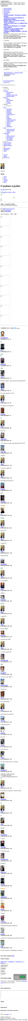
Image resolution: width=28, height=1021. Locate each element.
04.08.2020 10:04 (5, 440)
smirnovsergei (4, 685)
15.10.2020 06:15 (5, 661)
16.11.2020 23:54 (5, 711)
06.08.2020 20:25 (5, 553)
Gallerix (7, 1014)
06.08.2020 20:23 (5, 528)
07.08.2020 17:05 (5, 601)
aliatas (2, 389)
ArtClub (7, 105)
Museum (6, 88)
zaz (1, 514)
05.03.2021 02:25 (5, 813)
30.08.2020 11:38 (5, 649)
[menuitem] (13, 80)
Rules (7, 1019)
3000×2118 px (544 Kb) (8, 208)
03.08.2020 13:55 (5, 365)
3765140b (3, 847)
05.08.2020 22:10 (5, 503)
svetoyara (3, 921)
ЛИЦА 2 (3, 963)
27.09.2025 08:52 (5, 947)
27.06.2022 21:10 (5, 873)
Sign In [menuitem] (5, 82)
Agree (22, 976)
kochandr (3, 501)
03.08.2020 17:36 (5, 390)
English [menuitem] (10, 80)
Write (12, 328)
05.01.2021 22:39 (5, 788)
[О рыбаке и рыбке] (8, 192)
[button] (7, 8)
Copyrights (24, 1019)
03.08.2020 (8, 210)
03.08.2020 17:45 (5, 403)
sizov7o (2, 376)
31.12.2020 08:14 (5, 759)
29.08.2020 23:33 (5, 636)
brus (2, 350)
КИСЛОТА (8, 211)
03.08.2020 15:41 (5, 378)
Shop (5, 182)
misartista (3, 599)
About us (9, 1018)
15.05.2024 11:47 (5, 910)
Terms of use (12, 1019)
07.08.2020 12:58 (5, 590)
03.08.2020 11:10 (5, 339)
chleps (2, 401)
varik (2, 824)
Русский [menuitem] (6, 80)
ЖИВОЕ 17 (13, 961)
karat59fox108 (4, 660)
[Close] (1, 975)
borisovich (3, 364)
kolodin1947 (4, 770)
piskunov (3, 733)
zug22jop (3, 414)
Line (5, 178)
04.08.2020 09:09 (5, 428)
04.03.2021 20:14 (5, 800)
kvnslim (3, 934)
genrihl (2, 909)
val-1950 (3, 884)
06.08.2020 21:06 (5, 565)
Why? (13, 955)
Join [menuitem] (8, 82)
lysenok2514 (4, 564)
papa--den (3, 451)
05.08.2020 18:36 (5, 490)
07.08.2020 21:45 (5, 613)
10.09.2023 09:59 (5, 898)
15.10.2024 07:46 (5, 923)
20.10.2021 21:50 (5, 836)
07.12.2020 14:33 (5, 746)
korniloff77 (3, 673)
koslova (2, 757)
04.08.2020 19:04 (5, 453)
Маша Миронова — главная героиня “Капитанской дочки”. (13, 73)
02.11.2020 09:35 (5, 686)
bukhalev (3, 489)
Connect (6, 179)
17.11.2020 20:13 (5, 722)
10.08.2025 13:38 (5, 935)
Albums (5, 181)
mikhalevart (4, 897)
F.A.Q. (5, 1018)
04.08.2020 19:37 (5, 465)
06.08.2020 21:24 (5, 578)
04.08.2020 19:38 (5, 478)
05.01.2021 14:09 (5, 771)
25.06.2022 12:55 (5, 861)
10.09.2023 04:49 (5, 885)
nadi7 (2, 946)
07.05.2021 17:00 (5, 825)
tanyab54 (3, 635)
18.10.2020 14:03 (5, 674)
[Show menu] (10, 1)
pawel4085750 (4, 337)
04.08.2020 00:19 (5, 415)
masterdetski (4, 834)
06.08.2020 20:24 (5, 540)
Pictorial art (3, 189)
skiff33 (2, 589)
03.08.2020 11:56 (5, 351)
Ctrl (11, 214)
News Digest (7, 75)
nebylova (3, 720)
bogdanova (3, 799)
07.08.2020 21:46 (5, 626)
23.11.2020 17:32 (5, 734)
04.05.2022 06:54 (5, 848)
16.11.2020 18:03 (5, 699)
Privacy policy (18, 1019)
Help (2, 1018)
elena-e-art (3, 872)
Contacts (13, 1018)
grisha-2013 (3, 439)
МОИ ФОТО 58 (5, 961)
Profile (5, 176)
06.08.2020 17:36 (5, 515)
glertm (2, 697)
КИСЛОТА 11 (20, 961)
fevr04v (2, 745)
